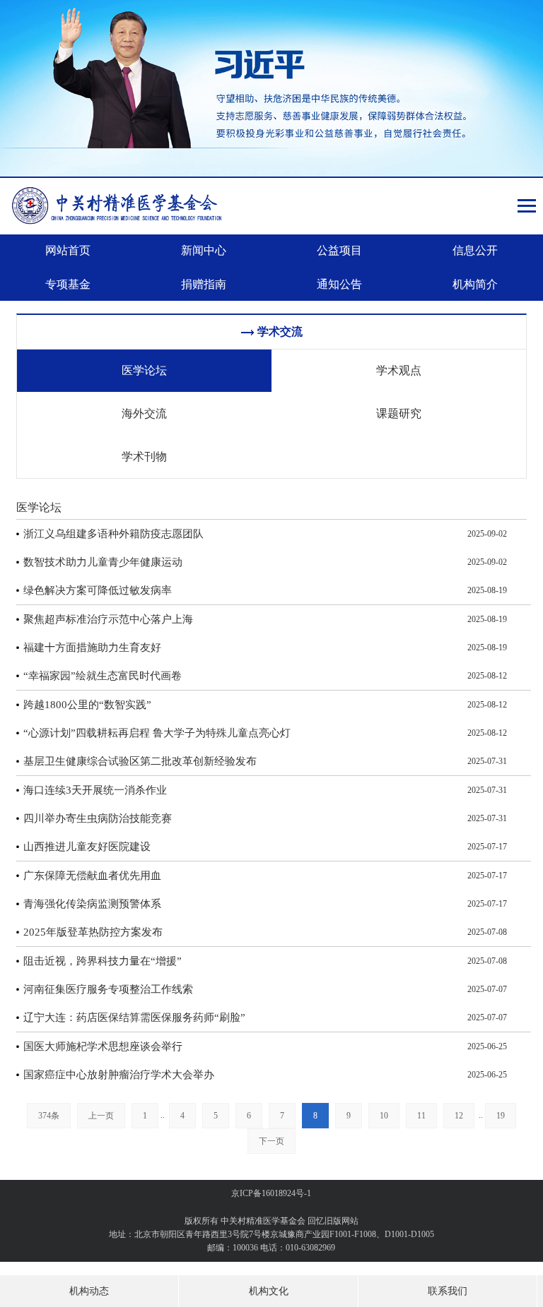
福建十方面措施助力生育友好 (92, 647)
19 (500, 1116)
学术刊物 (144, 456)
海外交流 (144, 413)
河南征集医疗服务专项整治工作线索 (108, 989)
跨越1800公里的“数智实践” (87, 704)
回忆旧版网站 (333, 1221)
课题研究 (398, 413)
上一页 (101, 1116)
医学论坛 (144, 370)
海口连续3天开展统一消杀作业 (95, 790)
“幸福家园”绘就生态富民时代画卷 (102, 675)
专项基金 (67, 284)
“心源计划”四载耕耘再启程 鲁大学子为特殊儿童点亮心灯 (157, 733)
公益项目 (339, 250)
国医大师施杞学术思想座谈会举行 (102, 1046)
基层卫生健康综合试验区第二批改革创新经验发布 (140, 761)
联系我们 (447, 1291)
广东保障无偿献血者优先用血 (92, 875)
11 (421, 1116)
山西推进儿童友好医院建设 (87, 846)
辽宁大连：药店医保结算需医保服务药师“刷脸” (134, 1017)
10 (384, 1116)
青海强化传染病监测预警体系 (92, 903)
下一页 (271, 1141)
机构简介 (475, 284)
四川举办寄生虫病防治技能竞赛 (97, 818)
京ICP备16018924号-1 (271, 1193)
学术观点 (398, 370)
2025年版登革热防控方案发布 (93, 932)
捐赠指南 (203, 284)
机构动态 (89, 1291)
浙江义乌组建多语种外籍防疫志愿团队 (113, 533)
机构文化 (268, 1291)
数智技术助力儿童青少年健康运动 (102, 562)
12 (459, 1116)
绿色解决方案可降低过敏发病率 (97, 590)
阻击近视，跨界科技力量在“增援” (102, 961)
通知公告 (339, 284)
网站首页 (67, 250)
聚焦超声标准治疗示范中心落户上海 (108, 619)
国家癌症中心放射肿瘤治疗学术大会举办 (118, 1074)
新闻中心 (203, 250)
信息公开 (475, 250)
